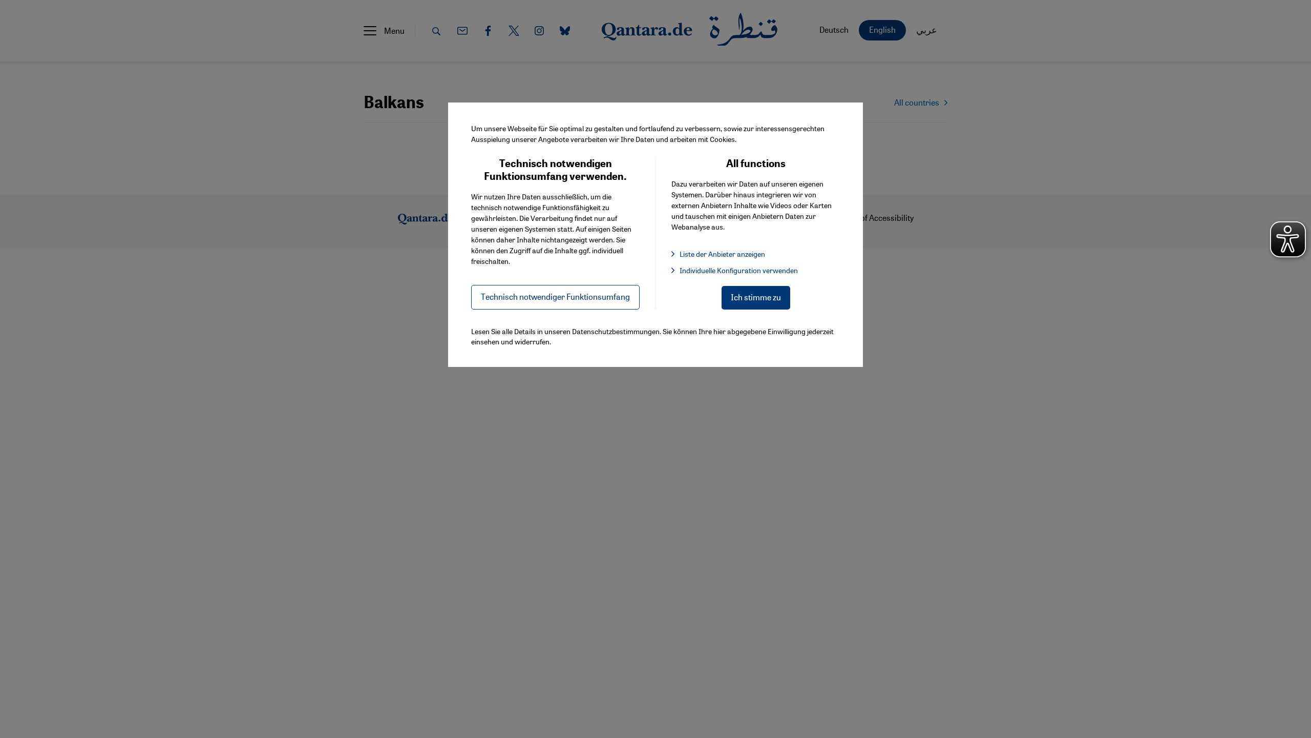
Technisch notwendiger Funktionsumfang (555, 296)
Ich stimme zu (756, 297)
